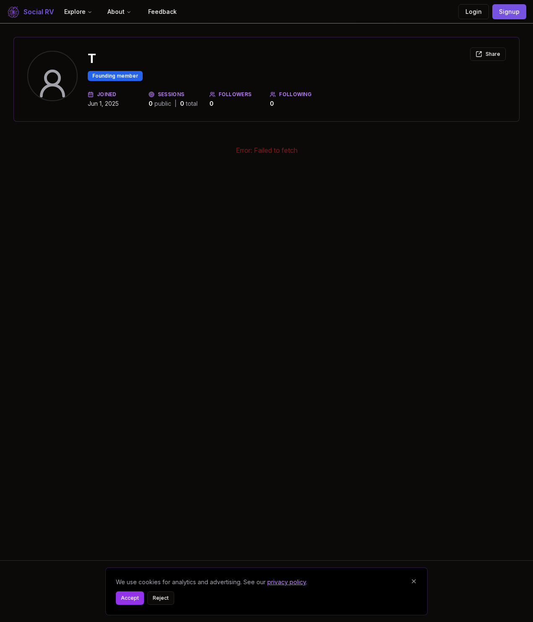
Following (295, 94)
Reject (161, 598)
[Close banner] (413, 581)
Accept (130, 598)
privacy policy (286, 581)
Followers (235, 94)
